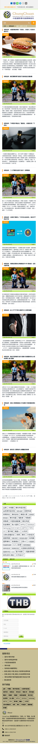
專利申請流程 (21, 507)
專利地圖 (13, 518)
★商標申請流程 (9, 511)
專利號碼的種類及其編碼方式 (18, 577)
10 (27, 496)
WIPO (18, 528)
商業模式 (15, 541)
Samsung (6, 528)
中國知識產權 (15, 521)
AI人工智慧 (17, 545)
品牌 (5, 507)
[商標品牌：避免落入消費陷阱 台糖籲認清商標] (19, 464)
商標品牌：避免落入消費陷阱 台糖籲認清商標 (16, 449)
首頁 (5, 26)
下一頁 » (30, 496)
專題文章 (24, 514)
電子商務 (19, 552)
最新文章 (12, 559)
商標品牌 (5, 34)
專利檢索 (5, 518)
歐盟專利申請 (15, 548)
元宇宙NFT (20, 555)
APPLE (23, 524)
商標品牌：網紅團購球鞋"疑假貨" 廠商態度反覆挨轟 (18, 76)
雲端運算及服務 (7, 545)
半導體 (11, 507)
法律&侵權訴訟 (8, 535)
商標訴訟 (6, 514)
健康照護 (6, 538)
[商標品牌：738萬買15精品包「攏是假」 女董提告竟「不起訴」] (19, 138)
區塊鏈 (31, 538)
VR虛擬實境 (31, 541)
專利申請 (25, 521)
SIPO (4, 531)
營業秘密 (31, 514)
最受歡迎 (5, 559)
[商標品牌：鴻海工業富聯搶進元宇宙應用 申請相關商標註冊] (19, 418)
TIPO (31, 528)
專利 (23, 535)
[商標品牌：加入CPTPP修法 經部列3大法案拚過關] (19, 325)
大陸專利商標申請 (27, 548)
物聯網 (27, 518)
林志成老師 (7, 643)
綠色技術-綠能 (8, 555)
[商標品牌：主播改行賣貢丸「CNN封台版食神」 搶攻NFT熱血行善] (19, 232)
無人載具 (15, 524)
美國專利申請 (6, 552)
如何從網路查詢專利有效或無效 (19, 587)
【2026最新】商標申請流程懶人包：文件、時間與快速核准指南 (23, 567)
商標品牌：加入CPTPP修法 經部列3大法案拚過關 (17, 310)
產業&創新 (19, 511)
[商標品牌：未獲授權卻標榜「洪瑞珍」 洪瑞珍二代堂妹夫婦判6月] (19, 44)
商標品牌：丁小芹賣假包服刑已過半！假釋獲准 (17, 170)
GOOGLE (31, 524)
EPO (13, 528)
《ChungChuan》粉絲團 (22, 740)
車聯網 (5, 521)
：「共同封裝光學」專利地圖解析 (18, 7)
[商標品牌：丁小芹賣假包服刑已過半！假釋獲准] (19, 185)
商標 (18, 535)
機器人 (17, 531)
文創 (13, 552)
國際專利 (6, 541)
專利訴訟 (15, 514)
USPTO (24, 528)
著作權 (10, 531)
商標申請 (27, 511)
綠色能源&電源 (23, 538)
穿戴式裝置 (15, 538)
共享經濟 (30, 535)
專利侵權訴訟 (32, 741)
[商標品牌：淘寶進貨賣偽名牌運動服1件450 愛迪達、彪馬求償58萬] (19, 278)
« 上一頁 (4, 496)
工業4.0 (23, 541)
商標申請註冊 (6, 548)
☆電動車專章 (29, 552)
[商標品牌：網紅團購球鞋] (19, 91)
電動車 (20, 518)
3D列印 (24, 531)
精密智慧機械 (26, 545)
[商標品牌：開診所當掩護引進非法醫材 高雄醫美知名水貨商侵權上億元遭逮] (19, 371)
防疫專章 (6, 524)
